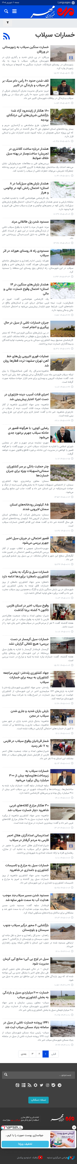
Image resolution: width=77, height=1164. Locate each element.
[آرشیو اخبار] (23, 1085)
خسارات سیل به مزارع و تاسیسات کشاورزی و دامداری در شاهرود (27, 868)
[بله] (53, 1085)
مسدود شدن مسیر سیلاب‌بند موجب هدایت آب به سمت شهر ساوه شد (26, 898)
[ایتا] (17, 1085)
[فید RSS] (29, 1085)
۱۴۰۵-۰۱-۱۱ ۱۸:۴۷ (62, 531)
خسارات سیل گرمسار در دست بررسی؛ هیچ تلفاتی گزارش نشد (29, 642)
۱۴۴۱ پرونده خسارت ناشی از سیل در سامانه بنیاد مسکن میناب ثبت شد (26, 1025)
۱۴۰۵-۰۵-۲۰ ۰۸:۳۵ (61, 141)
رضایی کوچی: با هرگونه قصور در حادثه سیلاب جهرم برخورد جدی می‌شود (28, 433)
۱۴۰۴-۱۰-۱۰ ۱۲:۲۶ (62, 1045)
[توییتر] (41, 1085)
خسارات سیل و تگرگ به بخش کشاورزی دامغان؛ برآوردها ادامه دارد (25, 574)
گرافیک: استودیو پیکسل (28, 1157)
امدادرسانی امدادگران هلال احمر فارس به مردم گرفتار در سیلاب (28, 838)
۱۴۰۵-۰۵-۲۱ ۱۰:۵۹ (62, 103)
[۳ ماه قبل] (62, 257)
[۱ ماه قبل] (62, 190)
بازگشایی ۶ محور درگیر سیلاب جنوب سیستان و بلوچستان (26, 928)
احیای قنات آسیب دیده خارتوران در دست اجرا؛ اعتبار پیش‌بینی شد (26, 397)
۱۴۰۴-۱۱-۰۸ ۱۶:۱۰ (62, 951)
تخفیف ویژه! (25, 1144)
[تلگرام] (59, 1085)
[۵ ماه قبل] (62, 679)
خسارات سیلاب (55, 35)
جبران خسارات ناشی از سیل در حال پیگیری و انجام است (26, 325)
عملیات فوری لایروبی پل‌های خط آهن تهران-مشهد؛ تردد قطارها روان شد (26, 361)
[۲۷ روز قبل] (62, 155)
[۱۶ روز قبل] (62, 53)
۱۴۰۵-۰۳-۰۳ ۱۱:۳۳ (61, 277)
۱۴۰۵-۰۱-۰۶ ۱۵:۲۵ (62, 888)
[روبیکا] (35, 1085)
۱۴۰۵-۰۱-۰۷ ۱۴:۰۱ (62, 798)
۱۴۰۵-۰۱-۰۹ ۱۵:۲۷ (62, 665)
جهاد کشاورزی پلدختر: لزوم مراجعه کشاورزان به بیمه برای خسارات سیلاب (26, 678)
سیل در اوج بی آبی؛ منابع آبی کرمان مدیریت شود (26, 961)
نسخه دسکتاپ (38, 1100)
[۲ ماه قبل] (62, 228)
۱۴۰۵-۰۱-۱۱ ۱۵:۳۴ (62, 564)
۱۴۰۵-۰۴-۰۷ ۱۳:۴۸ (61, 243)
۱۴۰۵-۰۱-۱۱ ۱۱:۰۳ (62, 598)
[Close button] (74, 1127)
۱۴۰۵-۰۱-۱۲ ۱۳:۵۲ (62, 497)
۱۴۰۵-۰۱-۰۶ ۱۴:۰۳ (62, 918)
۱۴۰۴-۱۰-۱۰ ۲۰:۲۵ (62, 1015)
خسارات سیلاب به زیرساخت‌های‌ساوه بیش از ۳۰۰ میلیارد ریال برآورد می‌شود (29, 776)
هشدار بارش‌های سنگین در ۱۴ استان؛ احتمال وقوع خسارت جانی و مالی (26, 289)
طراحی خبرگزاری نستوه (57, 1157)
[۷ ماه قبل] (62, 931)
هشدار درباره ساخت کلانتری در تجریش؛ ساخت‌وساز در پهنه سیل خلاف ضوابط (27, 154)
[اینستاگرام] (47, 1085)
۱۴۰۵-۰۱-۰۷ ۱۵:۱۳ (62, 763)
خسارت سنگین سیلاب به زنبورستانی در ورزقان (25, 49)
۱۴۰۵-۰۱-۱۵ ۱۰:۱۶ (62, 459)
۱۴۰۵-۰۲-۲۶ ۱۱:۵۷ (62, 315)
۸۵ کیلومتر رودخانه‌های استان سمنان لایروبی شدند (29, 507)
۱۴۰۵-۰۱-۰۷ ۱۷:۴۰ (62, 703)
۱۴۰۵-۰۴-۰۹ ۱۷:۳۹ (61, 214)
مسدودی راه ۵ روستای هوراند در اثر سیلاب (26, 253)
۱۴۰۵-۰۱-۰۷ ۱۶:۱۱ (62, 733)
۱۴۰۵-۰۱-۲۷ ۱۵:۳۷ (61, 349)
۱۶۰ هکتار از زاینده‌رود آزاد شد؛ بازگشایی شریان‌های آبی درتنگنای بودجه (28, 116)
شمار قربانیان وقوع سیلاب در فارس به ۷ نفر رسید (26, 743)
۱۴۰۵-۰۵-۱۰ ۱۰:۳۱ (62, 176)
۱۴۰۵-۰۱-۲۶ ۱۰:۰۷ (62, 387)
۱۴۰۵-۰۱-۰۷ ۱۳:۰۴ (62, 828)
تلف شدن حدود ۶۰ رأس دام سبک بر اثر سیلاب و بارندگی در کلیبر (25, 83)
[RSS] (6, 37)
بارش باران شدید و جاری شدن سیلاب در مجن (30, 713)
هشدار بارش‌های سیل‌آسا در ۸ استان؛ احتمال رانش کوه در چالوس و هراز (26, 189)
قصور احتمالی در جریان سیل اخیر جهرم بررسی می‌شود (27, 541)
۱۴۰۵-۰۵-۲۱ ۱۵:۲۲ (62, 73)
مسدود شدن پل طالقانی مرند (30, 222)
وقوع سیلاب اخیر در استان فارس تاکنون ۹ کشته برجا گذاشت (28, 608)
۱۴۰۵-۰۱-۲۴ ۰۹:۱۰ (62, 420)
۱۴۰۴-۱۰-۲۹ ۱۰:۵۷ (62, 985)
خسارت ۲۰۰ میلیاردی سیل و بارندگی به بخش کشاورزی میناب (26, 995)
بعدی (23, 1054)
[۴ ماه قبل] (62, 329)
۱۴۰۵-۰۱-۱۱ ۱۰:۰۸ (62, 632)
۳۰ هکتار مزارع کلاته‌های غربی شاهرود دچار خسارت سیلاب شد (28, 808)
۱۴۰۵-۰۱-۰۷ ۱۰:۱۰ (62, 858)
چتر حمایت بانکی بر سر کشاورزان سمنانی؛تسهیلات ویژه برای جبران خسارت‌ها (27, 471)
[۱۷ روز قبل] (62, 117)
